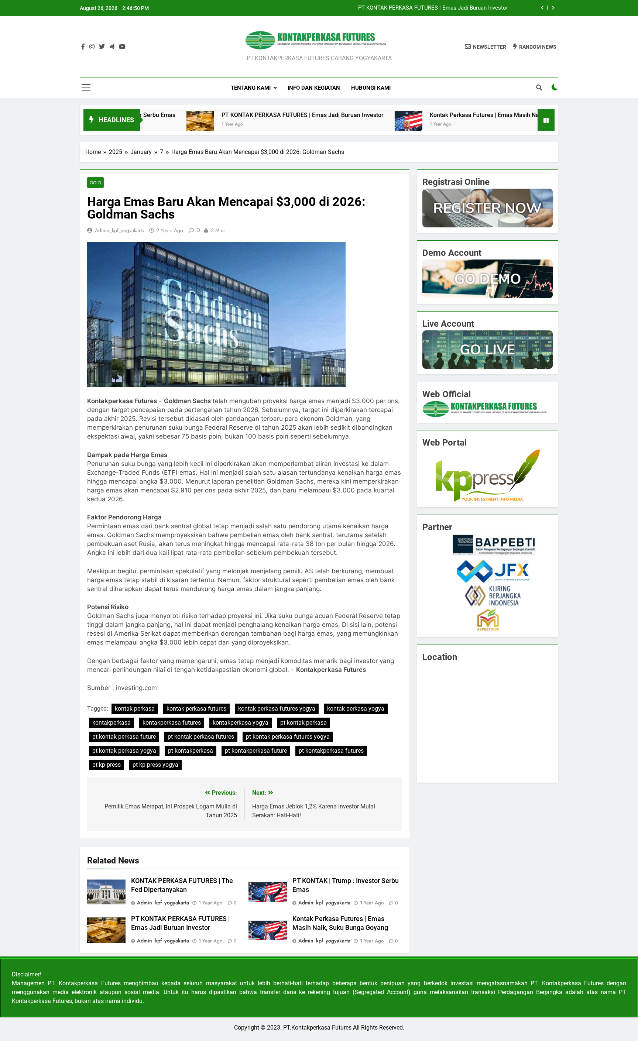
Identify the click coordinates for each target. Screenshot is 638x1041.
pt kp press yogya (155, 764)
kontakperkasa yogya (240, 722)
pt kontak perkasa (303, 722)
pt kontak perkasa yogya (124, 750)
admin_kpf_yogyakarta (119, 230)
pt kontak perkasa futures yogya (288, 736)
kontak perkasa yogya (355, 708)
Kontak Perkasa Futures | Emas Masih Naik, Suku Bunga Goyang (472, 114)
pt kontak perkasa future (124, 736)
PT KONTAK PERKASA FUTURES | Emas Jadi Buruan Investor (433, 8)
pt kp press (106, 764)
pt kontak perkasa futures (201, 736)
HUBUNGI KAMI (371, 88)
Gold (95, 182)
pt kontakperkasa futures (331, 750)
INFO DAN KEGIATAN (314, 88)
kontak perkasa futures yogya (276, 708)
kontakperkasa (111, 722)
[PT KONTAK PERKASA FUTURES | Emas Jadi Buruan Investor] (157, 124)
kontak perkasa (135, 708)
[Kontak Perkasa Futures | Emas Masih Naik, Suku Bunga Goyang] (366, 124)
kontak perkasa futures (196, 708)
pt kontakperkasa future (256, 750)
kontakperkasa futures (172, 722)
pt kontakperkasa (190, 750)
